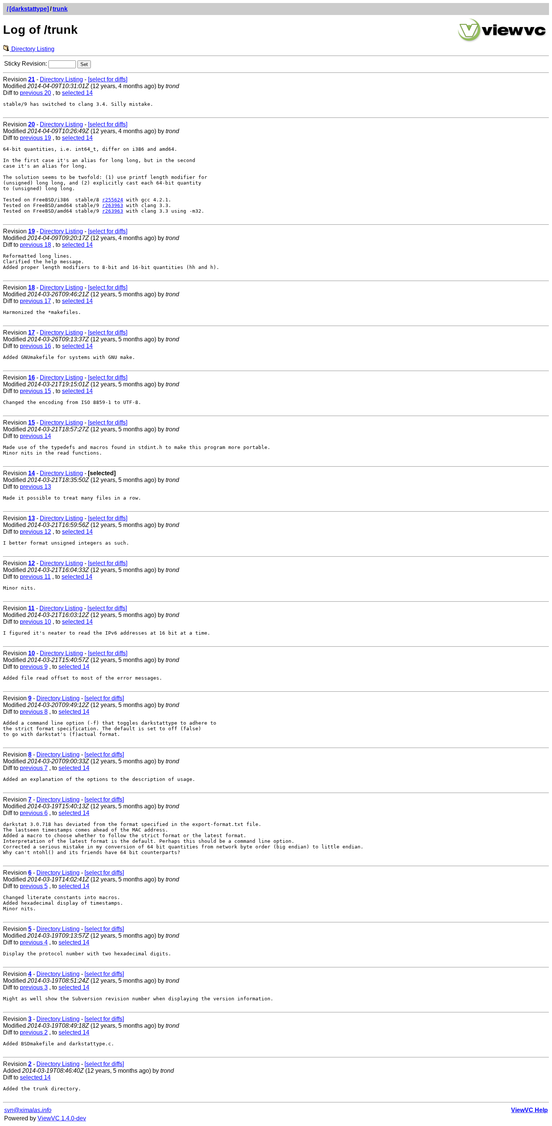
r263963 (112, 205)
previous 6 (34, 813)
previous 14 (35, 436)
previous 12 (35, 531)
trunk (60, 9)
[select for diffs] (107, 79)
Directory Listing (32, 49)
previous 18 (35, 245)
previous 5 (34, 886)
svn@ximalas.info (27, 1110)
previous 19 (35, 138)
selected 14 (77, 93)
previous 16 (35, 346)
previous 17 (35, 301)
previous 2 (34, 1032)
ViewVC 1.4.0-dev (62, 1118)
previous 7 (34, 768)
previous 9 (34, 667)
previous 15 (35, 391)
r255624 (112, 200)
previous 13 (35, 486)
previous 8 (34, 712)
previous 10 (35, 622)
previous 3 (34, 987)
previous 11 (35, 577)
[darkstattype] (29, 9)
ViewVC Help (529, 1110)
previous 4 (34, 942)
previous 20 (35, 93)
